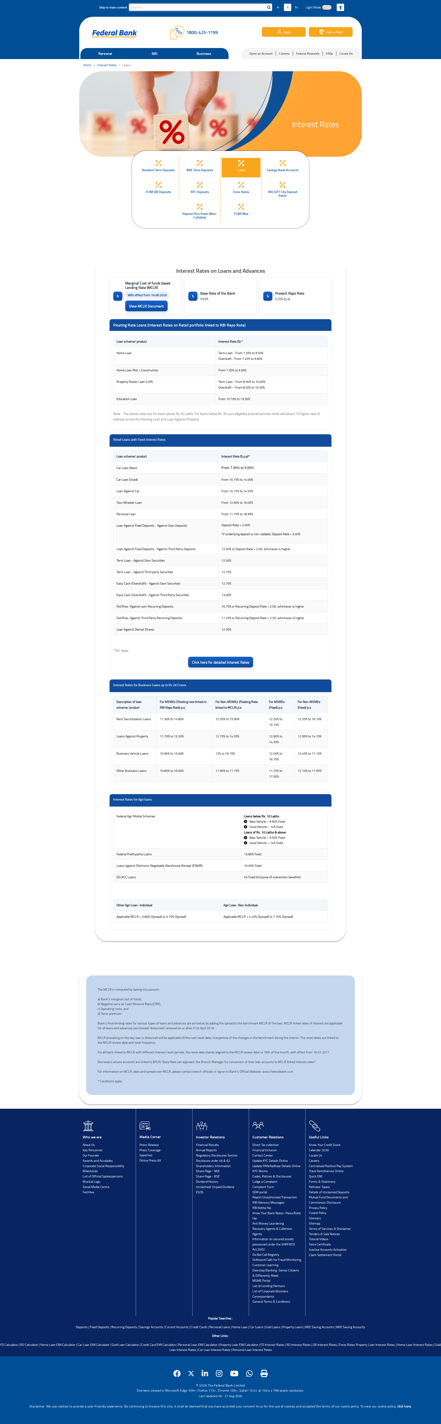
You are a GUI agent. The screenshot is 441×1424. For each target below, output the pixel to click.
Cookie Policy (317, 1213)
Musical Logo (91, 1181)
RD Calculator (29, 1344)
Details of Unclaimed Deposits (329, 1192)
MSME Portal (261, 1280)
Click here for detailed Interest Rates (220, 662)
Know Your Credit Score (324, 1145)
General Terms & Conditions (271, 1301)
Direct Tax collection (265, 1145)
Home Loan (240, 1327)
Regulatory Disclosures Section (217, 1155)
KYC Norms (260, 1171)
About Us (89, 1145)
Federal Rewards (307, 53)
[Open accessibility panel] (340, 7)
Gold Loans (272, 1327)
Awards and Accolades (98, 1160)
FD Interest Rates (272, 1344)
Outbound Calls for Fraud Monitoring (276, 1259)
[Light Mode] (326, 7)
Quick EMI (315, 1176)
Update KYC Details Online (270, 1160)
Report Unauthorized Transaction (274, 1197)
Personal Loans (219, 1327)
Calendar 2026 (319, 1150)
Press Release (149, 1145)
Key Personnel (92, 1150)
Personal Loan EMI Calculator (197, 1344)
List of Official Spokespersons (103, 1176)
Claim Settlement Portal (325, 1255)
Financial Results (207, 1145)
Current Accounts (177, 1327)
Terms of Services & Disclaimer (330, 1228)
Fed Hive (88, 1192)
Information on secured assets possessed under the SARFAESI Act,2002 (273, 1244)
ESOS (200, 1192)
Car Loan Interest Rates (214, 1349)
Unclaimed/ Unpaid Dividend (215, 1187)
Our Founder (91, 1155)
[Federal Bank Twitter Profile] (191, 1373)
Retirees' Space (319, 1187)
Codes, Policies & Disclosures (271, 1176)
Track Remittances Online (326, 1171)
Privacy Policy (318, 1207)
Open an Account (261, 53)
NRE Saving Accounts (319, 1327)
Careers (284, 53)
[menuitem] (158, 167)
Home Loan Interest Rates (415, 1344)
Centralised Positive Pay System (331, 1166)
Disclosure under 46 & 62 (213, 1160)
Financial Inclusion (264, 1150)
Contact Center (262, 1155)
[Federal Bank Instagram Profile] (219, 1373)
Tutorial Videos (318, 1239)
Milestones (90, 1171)
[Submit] (269, 7)
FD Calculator (9, 1344)
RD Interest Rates (298, 1344)
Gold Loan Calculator (125, 1344)
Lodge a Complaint (264, 1181)
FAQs (329, 53)
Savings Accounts (151, 1327)
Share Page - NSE (208, 1171)
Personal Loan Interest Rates (252, 1349)
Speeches (146, 1155)
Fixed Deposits (99, 1327)
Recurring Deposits (124, 1327)
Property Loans (292, 1327)
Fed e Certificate (320, 1244)
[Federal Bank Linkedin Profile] (205, 1373)
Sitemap (314, 1223)
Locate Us (346, 53)
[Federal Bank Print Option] (264, 1373)
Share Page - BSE (208, 1176)
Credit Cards (199, 1327)
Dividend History (207, 1181)
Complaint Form (263, 1187)
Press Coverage (150, 1150)
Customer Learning (265, 1265)
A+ (297, 7)
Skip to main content (113, 7)
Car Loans (256, 1327)
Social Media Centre (96, 1187)
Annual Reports (206, 1150)
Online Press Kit (150, 1160)
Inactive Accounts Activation (328, 1249)
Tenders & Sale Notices (324, 1234)
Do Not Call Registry (265, 1254)
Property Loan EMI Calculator (238, 1344)
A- (278, 7)
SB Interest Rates (325, 1344)
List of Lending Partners (268, 1286)
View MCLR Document (146, 306)
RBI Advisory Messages (268, 1202)
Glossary (315, 1218)
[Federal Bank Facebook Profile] (177, 1373)
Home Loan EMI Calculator (58, 1344)
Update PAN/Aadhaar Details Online (276, 1166)
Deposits (82, 1327)
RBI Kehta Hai (261, 1207)
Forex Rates (347, 1344)
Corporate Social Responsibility (103, 1166)
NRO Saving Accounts (350, 1327)
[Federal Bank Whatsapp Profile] (249, 1373)
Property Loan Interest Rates (375, 1344)
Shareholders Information (213, 1166)
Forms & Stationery (322, 1181)
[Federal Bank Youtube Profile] (234, 1373)
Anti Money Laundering (268, 1223)
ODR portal (259, 1192)
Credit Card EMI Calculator (158, 1344)
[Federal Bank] (114, 33)
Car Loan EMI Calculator (94, 1344)
